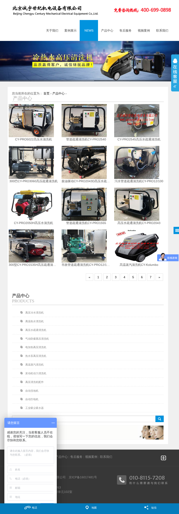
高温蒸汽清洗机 (34, 364)
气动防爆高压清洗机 (37, 338)
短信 (154, 507)
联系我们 (106, 456)
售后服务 (76, 456)
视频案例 (91, 456)
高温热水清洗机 (34, 321)
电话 (34, 507)
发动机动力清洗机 (35, 373)
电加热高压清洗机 (35, 347)
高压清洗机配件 (34, 382)
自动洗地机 (31, 390)
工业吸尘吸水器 (34, 408)
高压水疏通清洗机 (35, 330)
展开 (175, 72)
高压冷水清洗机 (34, 312)
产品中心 (58, 93)
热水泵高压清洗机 (35, 355)
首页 (46, 93)
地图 (94, 507)
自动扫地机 (31, 399)
